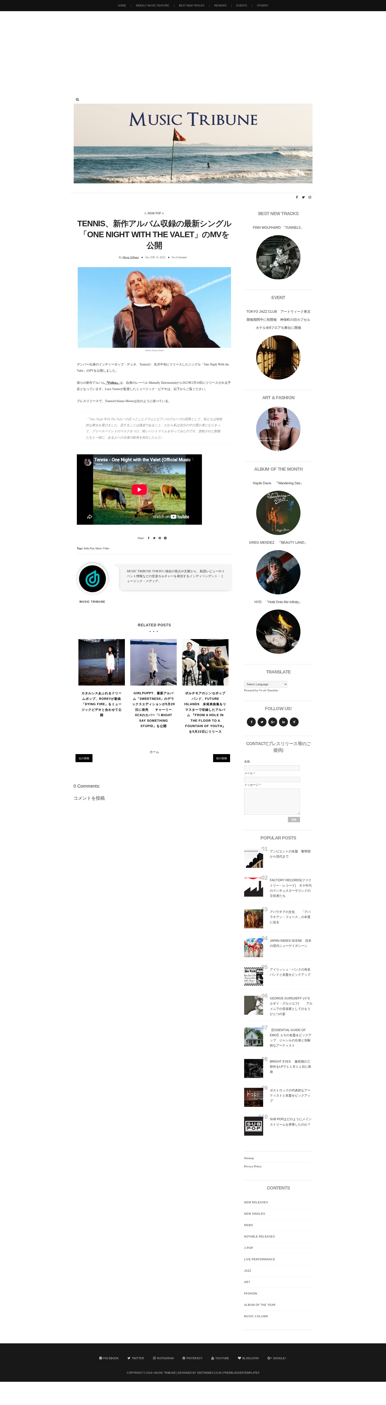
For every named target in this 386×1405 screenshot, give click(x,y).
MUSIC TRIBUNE (165, 1372)
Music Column (256, 1316)
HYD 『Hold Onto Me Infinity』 (278, 602)
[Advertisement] (193, 49)
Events (241, 5)
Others (262, 5)
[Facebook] (251, 721)
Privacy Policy (253, 1166)
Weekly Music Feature (152, 5)
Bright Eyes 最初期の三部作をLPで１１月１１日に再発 (290, 1067)
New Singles (254, 1213)
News (248, 1225)
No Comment (179, 257)
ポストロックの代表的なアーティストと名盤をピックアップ (290, 1095)
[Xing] (294, 721)
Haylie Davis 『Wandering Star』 (278, 483)
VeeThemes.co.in (209, 1372)
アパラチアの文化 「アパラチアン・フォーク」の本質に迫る (290, 917)
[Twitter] (262, 721)
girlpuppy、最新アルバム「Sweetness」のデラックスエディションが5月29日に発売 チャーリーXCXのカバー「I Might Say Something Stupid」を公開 (153, 709)
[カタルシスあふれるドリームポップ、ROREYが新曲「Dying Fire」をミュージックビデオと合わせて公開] (101, 662)
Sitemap (249, 1158)
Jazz (247, 1270)
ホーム (154, 752)
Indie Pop (154, 213)
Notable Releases (259, 1236)
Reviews (220, 5)
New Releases (256, 1202)
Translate (272, 690)
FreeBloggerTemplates (241, 1372)
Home (122, 5)
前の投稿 (221, 758)
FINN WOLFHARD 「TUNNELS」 (278, 227)
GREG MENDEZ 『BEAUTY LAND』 (278, 542)
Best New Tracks (191, 5)
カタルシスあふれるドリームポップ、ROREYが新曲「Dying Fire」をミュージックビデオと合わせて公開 (102, 704)
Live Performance (259, 1259)
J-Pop (248, 1248)
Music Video (102, 548)
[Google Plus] (272, 721)
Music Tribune (131, 257)
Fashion (250, 1293)
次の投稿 (84, 758)
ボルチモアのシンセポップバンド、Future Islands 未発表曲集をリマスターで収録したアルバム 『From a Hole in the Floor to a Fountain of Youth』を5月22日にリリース (205, 712)
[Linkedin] (283, 721)
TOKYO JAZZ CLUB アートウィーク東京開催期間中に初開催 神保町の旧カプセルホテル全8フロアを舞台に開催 (278, 319)
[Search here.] (77, 99)
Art (247, 1282)
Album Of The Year (260, 1304)
